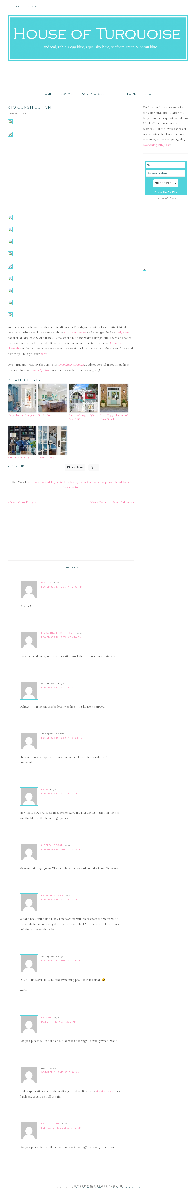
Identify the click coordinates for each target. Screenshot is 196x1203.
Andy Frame (123, 332)
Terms (164, 198)
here (43, 354)
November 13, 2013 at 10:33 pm (62, 793)
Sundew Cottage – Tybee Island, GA (82, 417)
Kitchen (64, 482)
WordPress (127, 1188)
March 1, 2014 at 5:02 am (59, 1021)
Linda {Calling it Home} (58, 633)
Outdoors (93, 482)
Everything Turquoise (71, 364)
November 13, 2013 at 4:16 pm (61, 637)
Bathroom (33, 482)
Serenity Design (47, 457)
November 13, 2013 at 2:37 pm (61, 586)
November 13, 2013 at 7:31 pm (61, 687)
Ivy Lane (47, 582)
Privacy (172, 198)
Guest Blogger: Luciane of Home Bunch (114, 417)
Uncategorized (70, 487)
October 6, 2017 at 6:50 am (60, 1072)
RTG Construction (75, 332)
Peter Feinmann (52, 895)
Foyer (54, 482)
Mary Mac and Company (22, 415)
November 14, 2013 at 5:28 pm (62, 849)
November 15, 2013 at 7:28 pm (62, 899)
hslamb (46, 1017)
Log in (140, 1188)
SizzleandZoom (52, 845)
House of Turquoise (98, 38)
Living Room (78, 482)
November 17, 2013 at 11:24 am (62, 960)
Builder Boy (44, 415)
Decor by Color (41, 370)
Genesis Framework (107, 1188)
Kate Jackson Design (19, 457)
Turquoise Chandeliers (114, 482)
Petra (45, 789)
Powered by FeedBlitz (165, 192)
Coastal (45, 482)
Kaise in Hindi (51, 1123)
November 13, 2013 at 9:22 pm (62, 737)
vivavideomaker (106, 1091)
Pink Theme (83, 1188)
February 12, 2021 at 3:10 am (61, 1127)
